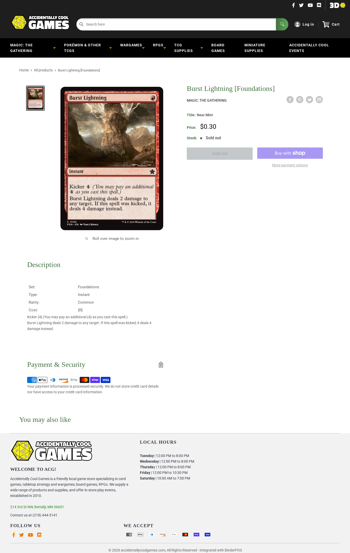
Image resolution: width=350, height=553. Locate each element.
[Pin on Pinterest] (299, 99)
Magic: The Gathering (22, 48)
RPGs (158, 48)
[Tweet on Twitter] (309, 99)
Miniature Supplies (254, 48)
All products (43, 70)
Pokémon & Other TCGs (82, 48)
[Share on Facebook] (290, 99)
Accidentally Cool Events (309, 48)
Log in (308, 24)
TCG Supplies (184, 48)
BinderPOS (233, 550)
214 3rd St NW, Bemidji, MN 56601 (37, 507)
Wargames (131, 48)
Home (24, 70)
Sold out (219, 153)
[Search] (282, 24)
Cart (336, 24)
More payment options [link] (290, 165)
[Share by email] (319, 99)
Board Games (218, 48)
